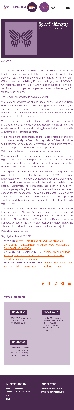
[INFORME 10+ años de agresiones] (44, 7)
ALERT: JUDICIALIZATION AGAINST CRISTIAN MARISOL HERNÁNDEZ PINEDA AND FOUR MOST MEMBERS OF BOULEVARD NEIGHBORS (37, 245)
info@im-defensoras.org (52, 392)
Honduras (19, 312)
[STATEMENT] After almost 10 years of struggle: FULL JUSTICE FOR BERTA (20, 320)
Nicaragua (51, 312)
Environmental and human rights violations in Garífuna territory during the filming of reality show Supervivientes (20, 351)
